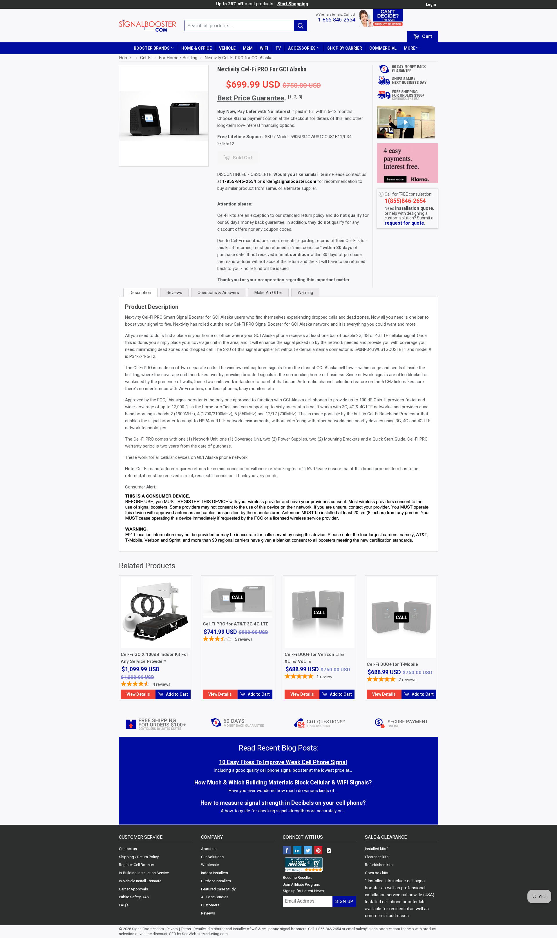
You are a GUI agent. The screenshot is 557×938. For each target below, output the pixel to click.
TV (278, 48)
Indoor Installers (214, 873)
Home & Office (196, 48)
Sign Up (344, 901)
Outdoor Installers (216, 881)
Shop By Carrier (344, 48)
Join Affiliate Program (301, 884)
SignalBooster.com (148, 929)
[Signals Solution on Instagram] (329, 851)
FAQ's (124, 905)
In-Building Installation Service (144, 873)
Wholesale (210, 865)
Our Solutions (212, 857)
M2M (248, 48)
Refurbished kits (379, 865)
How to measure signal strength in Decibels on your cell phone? (283, 803)
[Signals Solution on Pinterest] (318, 851)
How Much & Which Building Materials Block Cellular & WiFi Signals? (283, 782)
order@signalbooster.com (289, 181)
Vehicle (227, 48)
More (409, 48)
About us (208, 849)
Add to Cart (176, 694)
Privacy (172, 929)
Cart (426, 36)
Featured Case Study (218, 889)
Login (431, 4)
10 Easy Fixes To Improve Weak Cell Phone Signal (283, 762)
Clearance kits (376, 857)
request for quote (404, 223)
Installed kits (375, 849)
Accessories (302, 48)
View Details (138, 694)
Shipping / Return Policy (139, 857)
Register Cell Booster (136, 865)
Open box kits (376, 873)
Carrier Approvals (133, 889)
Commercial (383, 48)
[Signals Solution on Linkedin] (297, 851)
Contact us (128, 849)
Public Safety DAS (134, 897)
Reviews (208, 913)
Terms (186, 929)
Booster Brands (152, 48)
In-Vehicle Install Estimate (140, 881)
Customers (210, 905)
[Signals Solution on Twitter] (308, 851)
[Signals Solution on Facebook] (287, 851)
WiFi (264, 48)
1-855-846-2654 (336, 20)
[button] (406, 122)
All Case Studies (214, 897)
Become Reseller (297, 877)
